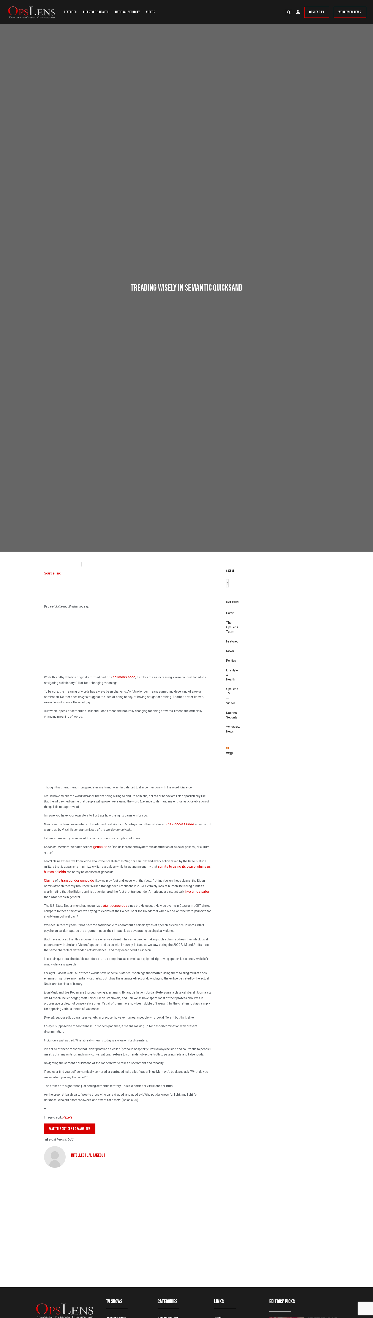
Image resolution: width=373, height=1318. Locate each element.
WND (229, 753)
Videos (150, 12)
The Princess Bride (180, 824)
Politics (231, 660)
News (230, 651)
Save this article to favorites (69, 1129)
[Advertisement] (127, 642)
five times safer (197, 891)
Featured (70, 12)
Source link (52, 573)
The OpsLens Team (232, 627)
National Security (127, 12)
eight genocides (115, 905)
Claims (49, 880)
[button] (288, 12)
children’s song (124, 677)
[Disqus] (127, 1222)
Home (230, 613)
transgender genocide (77, 880)
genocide (100, 847)
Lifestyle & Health (96, 12)
